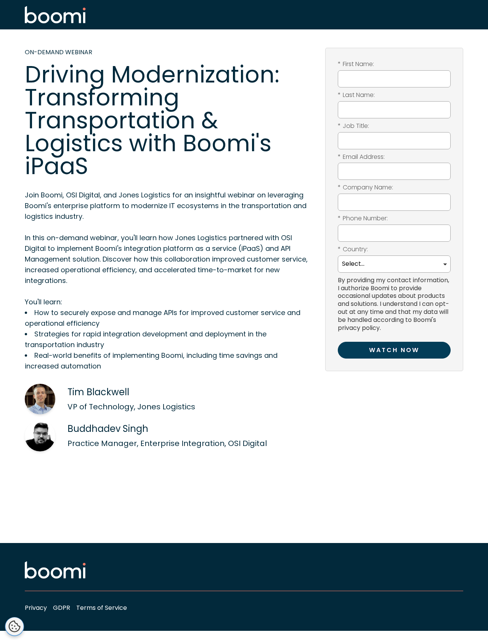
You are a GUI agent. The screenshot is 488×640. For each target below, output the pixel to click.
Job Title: (353, 126)
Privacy (36, 607)
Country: (353, 250)
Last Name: (356, 95)
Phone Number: (363, 219)
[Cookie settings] (14, 626)
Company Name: (365, 188)
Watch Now (394, 350)
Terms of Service (101, 607)
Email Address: (361, 157)
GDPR (61, 607)
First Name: (356, 64)
